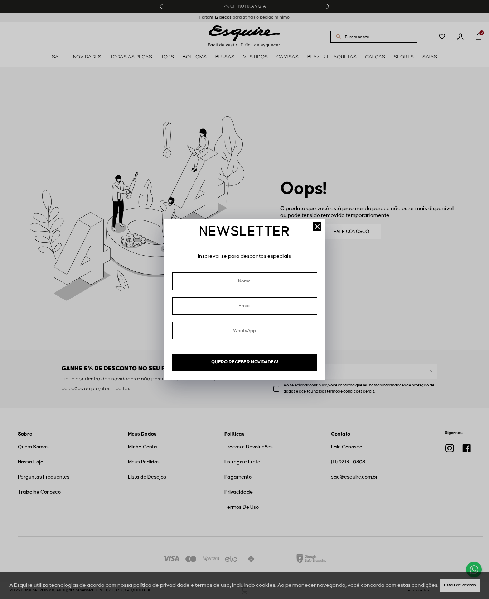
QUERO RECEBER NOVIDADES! (244, 362)
